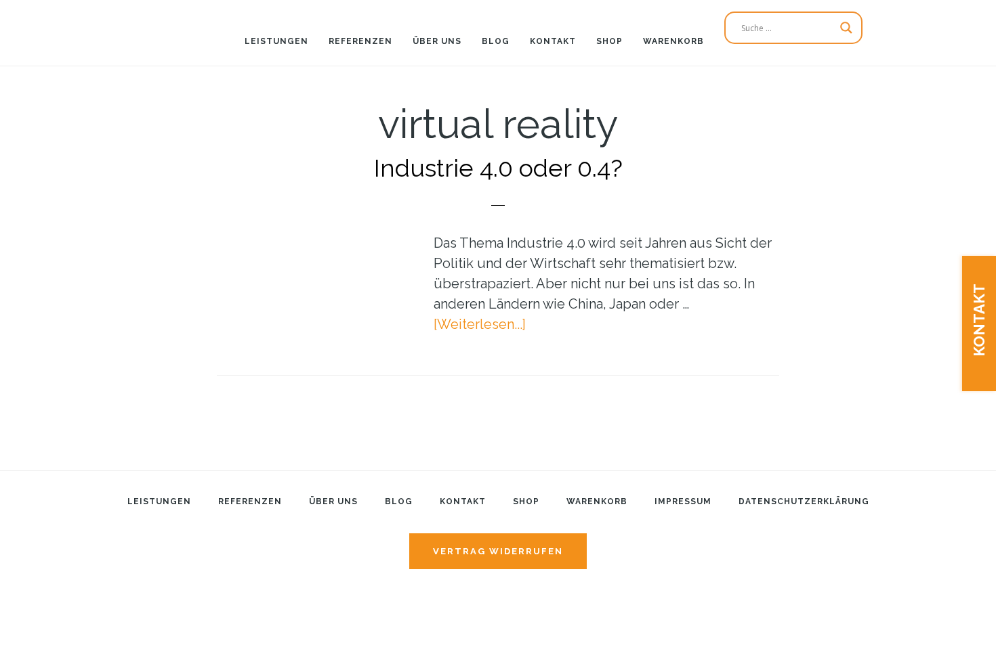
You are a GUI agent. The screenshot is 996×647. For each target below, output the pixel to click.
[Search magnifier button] (846, 27)
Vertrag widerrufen (498, 551)
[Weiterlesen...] (480, 324)
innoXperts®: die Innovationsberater (88, 24)
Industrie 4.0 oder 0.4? (498, 168)
